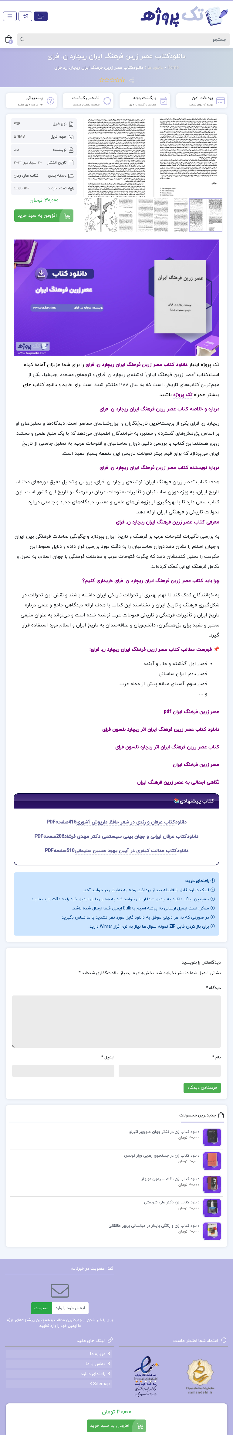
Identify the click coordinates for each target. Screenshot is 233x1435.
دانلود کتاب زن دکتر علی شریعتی (171, 1202)
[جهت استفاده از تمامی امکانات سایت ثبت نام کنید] (41, 16)
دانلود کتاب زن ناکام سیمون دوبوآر (170, 1179)
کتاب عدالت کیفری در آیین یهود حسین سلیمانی (126, 850)
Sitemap (101, 1384)
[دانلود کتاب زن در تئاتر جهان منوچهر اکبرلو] (210, 1137)
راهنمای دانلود (93, 1374)
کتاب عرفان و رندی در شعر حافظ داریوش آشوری (125, 822)
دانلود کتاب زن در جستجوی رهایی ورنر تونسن (161, 1155)
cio (16, 150)
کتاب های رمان (26, 175)
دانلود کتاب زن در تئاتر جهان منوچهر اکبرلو (164, 1132)
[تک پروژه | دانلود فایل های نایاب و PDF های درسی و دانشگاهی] (184, 16)
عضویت (41, 1308)
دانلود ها (155, 68)
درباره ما (97, 1354)
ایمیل (107, 1057)
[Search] (23, 39)
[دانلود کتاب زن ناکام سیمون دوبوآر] (210, 1184)
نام (216, 1057)
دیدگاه (213, 988)
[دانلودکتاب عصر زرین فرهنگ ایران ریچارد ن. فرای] (152, 157)
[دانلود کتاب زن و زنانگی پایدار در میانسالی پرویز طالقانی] (210, 1231)
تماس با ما (95, 1364)
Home (173, 68)
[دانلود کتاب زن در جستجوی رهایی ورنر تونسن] (210, 1161)
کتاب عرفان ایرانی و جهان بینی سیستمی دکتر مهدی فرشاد (125, 836)
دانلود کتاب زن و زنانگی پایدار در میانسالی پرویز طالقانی (154, 1226)
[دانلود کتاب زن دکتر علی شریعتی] (210, 1207)
